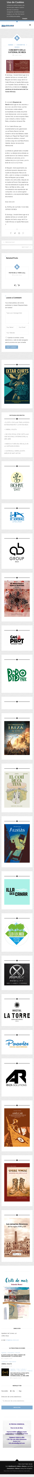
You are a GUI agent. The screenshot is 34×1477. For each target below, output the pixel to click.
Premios (30, 1371)
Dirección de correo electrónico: (11, 1396)
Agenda (10, 45)
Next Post (25, 247)
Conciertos (21, 45)
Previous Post (10, 242)
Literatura (4, 1361)
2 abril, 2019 (18, 55)
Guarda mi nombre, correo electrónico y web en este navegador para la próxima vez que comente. (16, 340)
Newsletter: (4, 1391)
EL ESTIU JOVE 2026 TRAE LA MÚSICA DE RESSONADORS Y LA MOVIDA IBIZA (13, 1355)
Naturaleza (12, 1361)
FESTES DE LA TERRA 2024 (17, 273)
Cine (18, 1369)
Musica (17, 47)
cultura (23, 1369)
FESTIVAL (13, 1371)
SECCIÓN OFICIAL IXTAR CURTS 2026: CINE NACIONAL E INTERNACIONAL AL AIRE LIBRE (16, 436)
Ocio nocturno (22, 1371)
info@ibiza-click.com (12, 1340)
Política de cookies (15, 16)
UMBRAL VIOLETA (11, 429)
